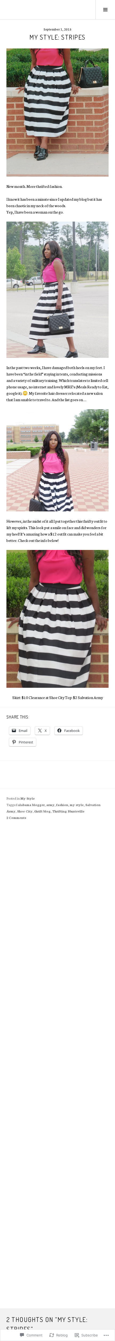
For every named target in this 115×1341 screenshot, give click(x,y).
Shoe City (25, 811)
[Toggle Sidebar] (105, 9)
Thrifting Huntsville (68, 811)
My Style (27, 798)
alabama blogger (31, 804)
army (50, 804)
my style (77, 804)
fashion (62, 804)
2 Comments (16, 817)
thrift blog (42, 811)
